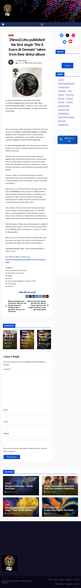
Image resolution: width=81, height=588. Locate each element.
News (11, 35)
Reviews (8, 483)
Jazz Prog (61, 98)
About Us (77, 584)
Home (50, 579)
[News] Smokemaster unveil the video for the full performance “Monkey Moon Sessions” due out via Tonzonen (17, 306)
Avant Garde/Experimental (66, 83)
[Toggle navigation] (42, 24)
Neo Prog (61, 102)
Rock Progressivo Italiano (66, 117)
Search (60, 52)
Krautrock (69, 98)
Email (5, 422)
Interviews (68, 579)
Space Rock (61, 121)
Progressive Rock (63, 110)
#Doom (30, 63)
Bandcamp (29, 292)
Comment (7, 369)
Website (6, 433)
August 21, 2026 (12, 492)
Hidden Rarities (59, 584)
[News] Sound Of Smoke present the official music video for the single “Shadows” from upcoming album (36, 305)
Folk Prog (61, 95)
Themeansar (5, 582)
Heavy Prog (69, 95)
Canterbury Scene (63, 87)
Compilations (68, 584)
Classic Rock (62, 91)
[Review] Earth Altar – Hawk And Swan (19, 487)
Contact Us (76, 579)
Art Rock (61, 80)
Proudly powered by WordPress (10, 581)
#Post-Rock (38, 63)
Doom (70, 91)
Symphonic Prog (63, 125)
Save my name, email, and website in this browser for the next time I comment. (25, 449)
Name (6, 410)
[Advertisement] (67, 181)
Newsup (27, 581)
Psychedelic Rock (63, 113)
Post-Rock (69, 102)
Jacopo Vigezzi (22, 60)
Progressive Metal (63, 106)
